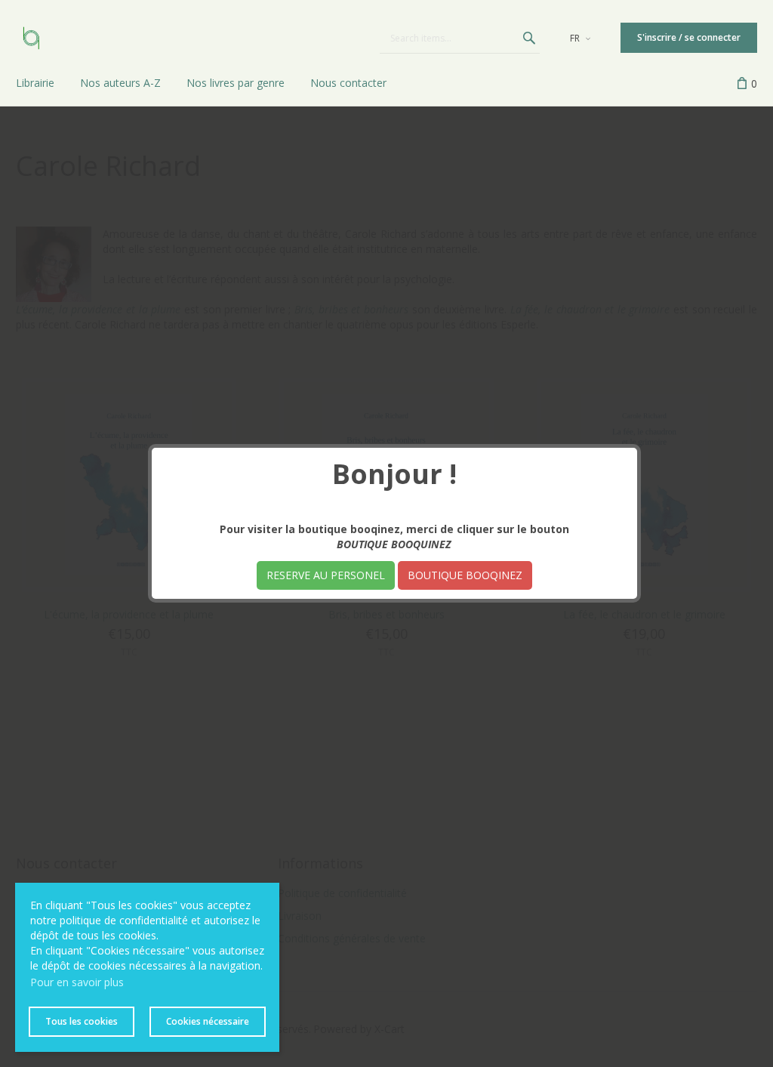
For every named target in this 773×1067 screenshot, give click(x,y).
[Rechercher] (529, 38)
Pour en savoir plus (77, 982)
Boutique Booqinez (465, 575)
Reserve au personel (325, 575)
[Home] (31, 38)
